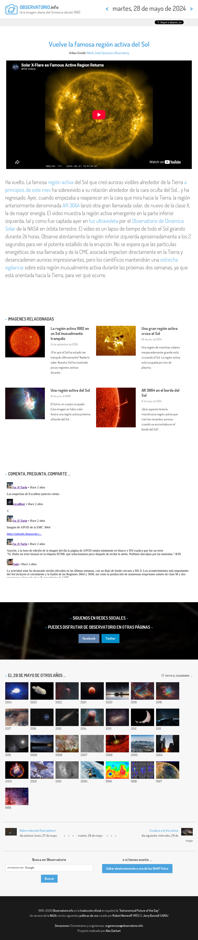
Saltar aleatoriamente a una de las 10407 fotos (137, 868)
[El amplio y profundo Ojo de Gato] (42, 717)
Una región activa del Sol (70, 390)
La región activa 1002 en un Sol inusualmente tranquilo (70, 333)
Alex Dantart (113, 931)
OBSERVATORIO (35, 7)
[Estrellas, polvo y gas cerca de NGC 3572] (142, 691)
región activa (60, 182)
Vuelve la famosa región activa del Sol (99, 44)
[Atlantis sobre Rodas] (16, 743)
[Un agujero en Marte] (92, 743)
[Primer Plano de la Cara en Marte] (67, 770)
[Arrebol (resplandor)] (142, 770)
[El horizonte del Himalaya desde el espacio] (142, 743)
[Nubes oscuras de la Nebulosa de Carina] (67, 743)
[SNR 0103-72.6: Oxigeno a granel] (16, 770)
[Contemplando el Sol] (142, 717)
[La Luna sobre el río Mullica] (42, 743)
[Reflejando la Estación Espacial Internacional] (117, 691)
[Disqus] (99, 529)
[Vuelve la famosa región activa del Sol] (16, 691)
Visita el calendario (176, 675)
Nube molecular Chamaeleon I (38, 830)
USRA (164, 916)
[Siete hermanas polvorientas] (167, 691)
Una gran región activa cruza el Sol (160, 331)
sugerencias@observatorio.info (124, 926)
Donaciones (62, 926)
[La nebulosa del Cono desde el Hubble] (92, 717)
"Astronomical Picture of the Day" (139, 910)
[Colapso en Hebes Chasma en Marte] (16, 717)
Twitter (110, 638)
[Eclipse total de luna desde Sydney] (92, 691)
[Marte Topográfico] (117, 770)
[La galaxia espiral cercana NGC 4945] (67, 717)
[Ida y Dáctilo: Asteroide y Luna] (42, 691)
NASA (90, 53)
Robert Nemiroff (122, 916)
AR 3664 (71, 205)
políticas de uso (88, 916)
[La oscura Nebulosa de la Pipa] (16, 796)
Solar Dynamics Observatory (112, 53)
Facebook (89, 638)
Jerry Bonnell (151, 916)
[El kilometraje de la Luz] (167, 717)
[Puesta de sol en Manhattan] (167, 743)
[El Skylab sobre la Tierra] (92, 770)
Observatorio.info (63, 910)
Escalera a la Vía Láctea (164, 830)
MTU (136, 916)
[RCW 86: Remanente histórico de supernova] (67, 691)
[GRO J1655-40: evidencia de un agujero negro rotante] (117, 743)
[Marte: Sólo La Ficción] (167, 770)
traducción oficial (90, 910)
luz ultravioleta (103, 220)
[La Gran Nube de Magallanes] (117, 717)
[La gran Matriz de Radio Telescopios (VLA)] (42, 770)
